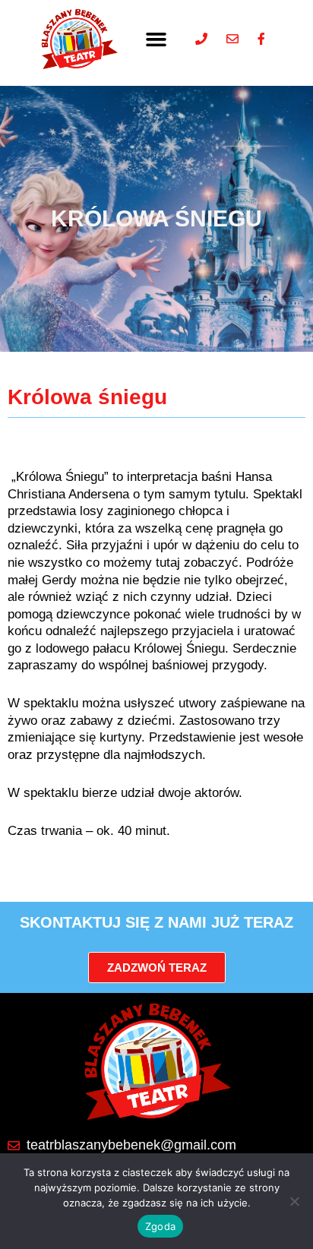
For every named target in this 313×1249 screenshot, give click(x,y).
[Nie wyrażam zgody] (294, 1201)
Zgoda (160, 1226)
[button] (156, 38)
